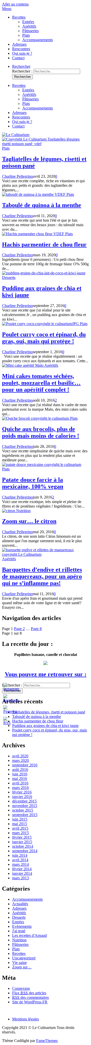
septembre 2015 (24, 815)
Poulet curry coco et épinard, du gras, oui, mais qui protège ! (44, 337)
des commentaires (30, 997)
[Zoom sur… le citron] (9, 511)
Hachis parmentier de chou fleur (44, 244)
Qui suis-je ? (22, 53)
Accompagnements (37, 40)
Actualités (20, 904)
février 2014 (22, 869)
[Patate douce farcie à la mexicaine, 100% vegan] (41, 464)
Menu (6, 9)
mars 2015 (20, 833)
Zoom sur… (22, 967)
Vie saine (19, 962)
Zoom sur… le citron (29, 521)
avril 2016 (20, 783)
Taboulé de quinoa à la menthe (41, 205)
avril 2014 (20, 860)
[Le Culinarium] (15, 135)
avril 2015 (20, 828)
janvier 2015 (22, 842)
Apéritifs (29, 26)
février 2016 (22, 792)
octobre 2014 (22, 846)
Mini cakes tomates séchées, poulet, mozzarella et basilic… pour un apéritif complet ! (41, 383)
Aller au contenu (15, 4)
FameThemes (47, 1040)
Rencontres (21, 49)
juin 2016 (19, 774)
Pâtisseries (30, 31)
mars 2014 (20, 864)
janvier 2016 (22, 796)
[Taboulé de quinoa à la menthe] (34, 194)
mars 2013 (20, 878)
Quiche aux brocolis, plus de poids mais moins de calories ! (40, 432)
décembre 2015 (24, 801)
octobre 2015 (22, 810)
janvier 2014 (22, 873)
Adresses (19, 44)
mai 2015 (19, 824)
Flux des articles (29, 993)
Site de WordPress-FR (30, 1002)
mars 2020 (20, 760)
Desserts (8, 277)
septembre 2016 (24, 765)
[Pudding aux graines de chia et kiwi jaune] (43, 273)
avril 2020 (20, 756)
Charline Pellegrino (17, 176)
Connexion (21, 988)
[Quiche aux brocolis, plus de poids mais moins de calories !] (36, 418)
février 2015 (22, 837)
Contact (18, 58)
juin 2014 (19, 855)
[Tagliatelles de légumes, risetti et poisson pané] (45, 144)
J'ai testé (18, 931)
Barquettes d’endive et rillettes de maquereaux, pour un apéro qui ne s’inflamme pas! (42, 576)
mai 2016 (19, 778)
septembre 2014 (24, 851)
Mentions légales (25, 1019)
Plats (26, 35)
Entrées (28, 22)
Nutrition (23, 511)
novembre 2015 (24, 806)
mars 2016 (20, 787)
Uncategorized (23, 958)
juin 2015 (19, 819)
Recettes (19, 17)
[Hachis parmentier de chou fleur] (33, 234)
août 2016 (20, 769)
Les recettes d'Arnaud (29, 935)
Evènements (22, 926)
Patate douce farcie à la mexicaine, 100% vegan (32, 483)
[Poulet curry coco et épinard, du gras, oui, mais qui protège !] (41, 324)
